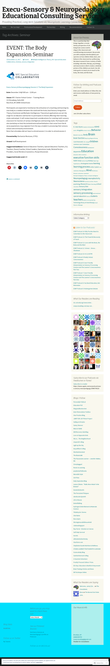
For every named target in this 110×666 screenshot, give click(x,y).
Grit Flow (76, 478)
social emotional (97, 193)
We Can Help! (15, 27)
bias (82, 135)
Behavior (96, 129)
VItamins (75, 205)
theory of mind (85, 203)
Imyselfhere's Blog (79, 449)
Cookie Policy (39, 662)
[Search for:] (106, 27)
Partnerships (51, 27)
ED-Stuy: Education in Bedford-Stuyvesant (86, 566)
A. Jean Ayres (78, 127)
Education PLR (77, 405)
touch (96, 202)
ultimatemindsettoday (80, 539)
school (98, 184)
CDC (84, 142)
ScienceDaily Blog (79, 552)
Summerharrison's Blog (80, 556)
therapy (92, 203)
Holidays (90, 161)
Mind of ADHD (77, 429)
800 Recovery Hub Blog (80, 432)
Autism (89, 130)
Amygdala (80, 130)
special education (79, 196)
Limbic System (94, 167)
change (87, 142)
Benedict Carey (77, 135)
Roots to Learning (79, 468)
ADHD (96, 126)
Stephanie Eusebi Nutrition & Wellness (85, 546)
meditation (76, 170)
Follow (78, 107)
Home (4, 27)
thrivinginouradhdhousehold (82, 522)
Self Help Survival (79, 532)
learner (91, 163)
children (93, 141)
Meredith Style (78, 474)
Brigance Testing (94, 138)
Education (87, 151)
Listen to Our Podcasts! (85, 227)
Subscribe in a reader (80, 384)
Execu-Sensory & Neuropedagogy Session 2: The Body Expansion (29, 87)
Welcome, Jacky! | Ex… (87, 586)
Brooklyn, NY (77, 635)
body (85, 134)
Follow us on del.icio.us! (40, 645)
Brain (91, 134)
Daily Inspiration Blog (80, 481)
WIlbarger (80, 205)
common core (77, 144)
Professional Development (33, 27)
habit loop (77, 160)
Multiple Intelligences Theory (42, 60)
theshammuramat (79, 452)
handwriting (85, 161)
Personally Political (79, 402)
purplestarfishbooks (80, 471)
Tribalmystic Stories (79, 512)
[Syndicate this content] (74, 227)
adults (75, 130)
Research (84, 184)
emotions (84, 154)
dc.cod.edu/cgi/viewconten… (83, 303)
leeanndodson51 (78, 490)
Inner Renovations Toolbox (81, 412)
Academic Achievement (88, 127)
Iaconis (75, 536)
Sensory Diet (83, 186)
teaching (93, 200)
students (94, 196)
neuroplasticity (94, 178)
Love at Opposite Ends (80, 435)
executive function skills (86, 157)
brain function (79, 138)
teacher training (87, 200)
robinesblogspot (78, 526)
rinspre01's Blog (78, 442)
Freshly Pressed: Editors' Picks (83, 562)
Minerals (75, 173)
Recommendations (76, 27)
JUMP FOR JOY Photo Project (82, 419)
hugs (97, 161)
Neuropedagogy (80, 178)
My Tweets (6, 642)
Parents (96, 181)
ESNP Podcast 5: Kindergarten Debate (85, 289)
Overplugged (77, 464)
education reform (77, 154)
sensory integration (28, 62)
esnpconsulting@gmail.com (82, 639)
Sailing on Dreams (79, 422)
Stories (88, 196)
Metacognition (82, 170)
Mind (89, 170)
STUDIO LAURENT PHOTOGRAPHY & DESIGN (86, 549)
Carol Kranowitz (78, 142)
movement (86, 173)
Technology (76, 203)
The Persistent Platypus (81, 493)
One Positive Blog (79, 415)
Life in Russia (77, 500)
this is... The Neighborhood (81, 439)
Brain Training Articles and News (83, 569)
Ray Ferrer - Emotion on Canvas (83, 529)
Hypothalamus (77, 163)
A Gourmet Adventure (80, 559)
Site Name (76, 516)
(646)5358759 (77, 637)
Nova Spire (76, 519)
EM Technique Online (80, 572)
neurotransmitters (89, 181)
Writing (62, 27)
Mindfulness (95, 170)
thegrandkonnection (80, 409)
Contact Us (90, 27)
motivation (80, 173)
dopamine (77, 151)
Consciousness (80, 147)
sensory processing (82, 192)
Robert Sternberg (92, 184)
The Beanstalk (77, 455)
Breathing (87, 138)
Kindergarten (85, 163)
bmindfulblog (77, 503)
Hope (94, 161)
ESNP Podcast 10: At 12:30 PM (82, 254)
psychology (76, 184)
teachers (78, 199)
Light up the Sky (78, 445)
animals (85, 130)
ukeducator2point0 (79, 497)
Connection (85, 144)
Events (26, 60)
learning (96, 163)
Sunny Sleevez (78, 425)
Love (100, 167)
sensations (76, 186)
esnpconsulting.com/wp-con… (83, 306)
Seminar (18, 62)
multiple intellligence (93, 175)
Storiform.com (78, 542)
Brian (81, 592)
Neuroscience (78, 181)
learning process (81, 166)
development (91, 147)
